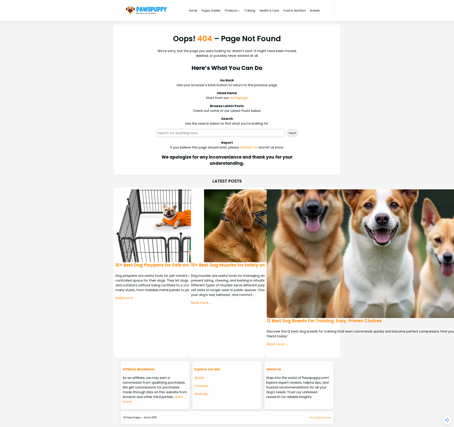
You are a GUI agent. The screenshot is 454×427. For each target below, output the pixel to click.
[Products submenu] (239, 11)
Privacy (313, 417)
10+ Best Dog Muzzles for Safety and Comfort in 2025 (247, 265)
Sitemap (201, 394)
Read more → (126, 298)
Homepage (239, 98)
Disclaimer (325, 417)
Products (231, 10)
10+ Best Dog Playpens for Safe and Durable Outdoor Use (176, 265)
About (199, 378)
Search (292, 133)
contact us (249, 147)
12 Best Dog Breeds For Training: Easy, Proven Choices (324, 321)
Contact (201, 386)
